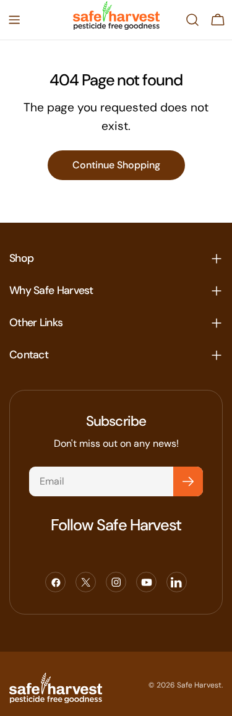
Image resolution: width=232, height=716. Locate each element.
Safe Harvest (199, 685)
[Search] (192, 19)
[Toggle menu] (14, 19)
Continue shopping (116, 164)
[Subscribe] (188, 481)
